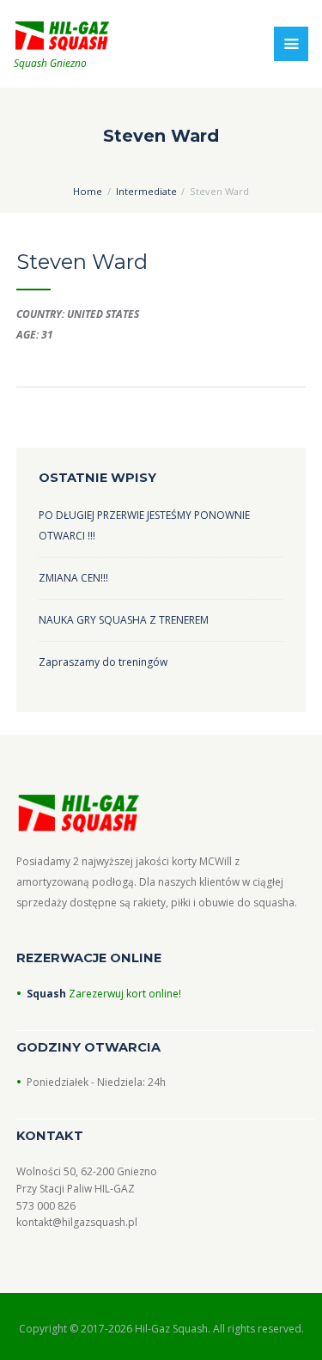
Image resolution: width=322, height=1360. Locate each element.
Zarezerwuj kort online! (123, 993)
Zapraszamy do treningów (103, 662)
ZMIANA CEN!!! (73, 577)
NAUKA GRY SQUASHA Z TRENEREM (124, 620)
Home (87, 191)
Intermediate (146, 191)
